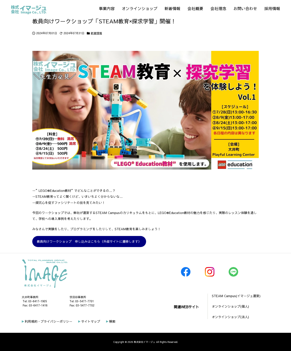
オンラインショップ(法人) (230, 317)
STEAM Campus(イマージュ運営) (236, 296)
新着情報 (96, 33)
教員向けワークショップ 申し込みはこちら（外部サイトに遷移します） (89, 241)
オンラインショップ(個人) (230, 306)
